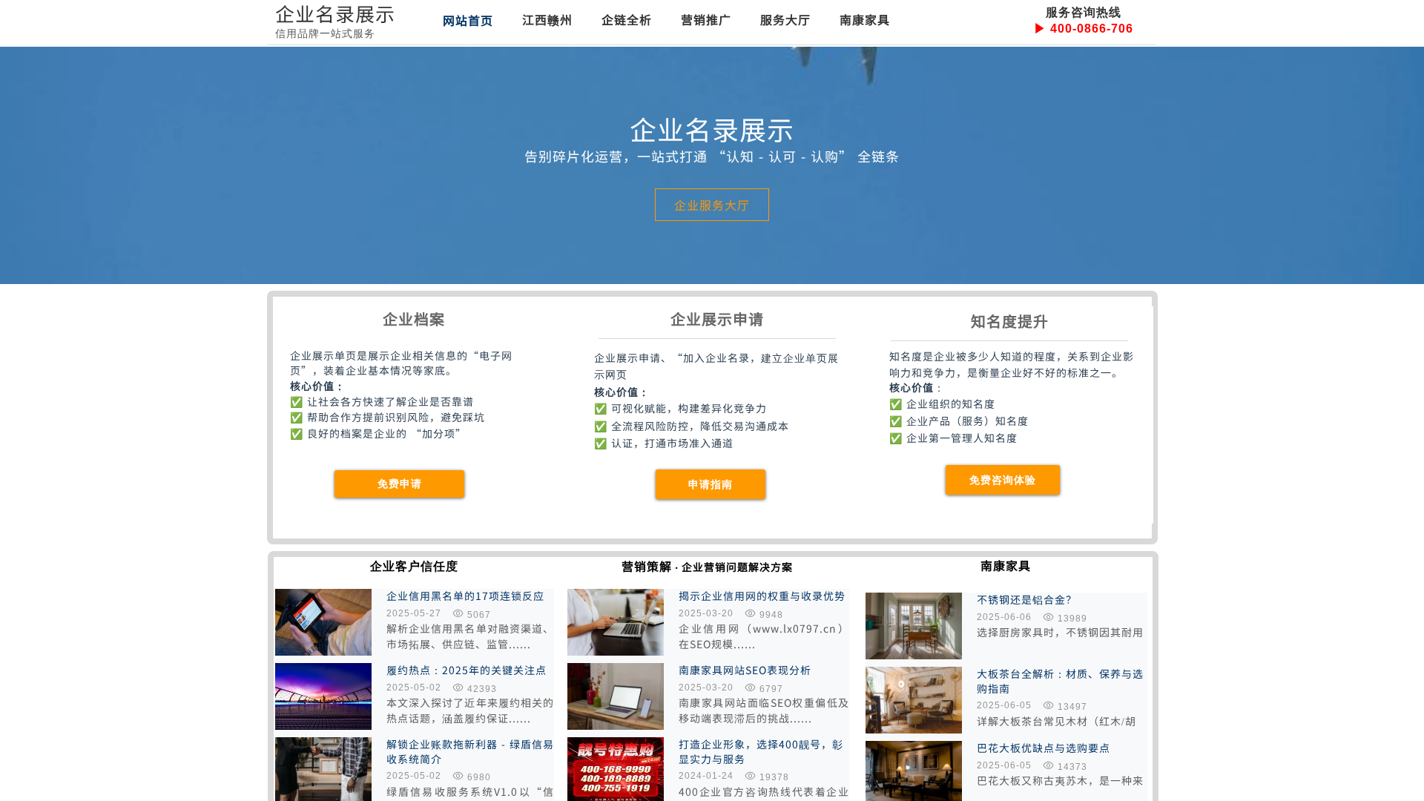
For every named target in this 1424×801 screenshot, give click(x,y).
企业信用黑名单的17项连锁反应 (465, 596)
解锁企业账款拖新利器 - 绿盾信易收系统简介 (470, 751)
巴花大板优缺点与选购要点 (1043, 748)
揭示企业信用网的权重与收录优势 (762, 596)
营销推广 (706, 19)
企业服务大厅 (712, 205)
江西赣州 (547, 19)
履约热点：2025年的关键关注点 (466, 670)
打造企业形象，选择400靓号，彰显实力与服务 (761, 751)
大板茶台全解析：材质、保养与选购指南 (1060, 681)
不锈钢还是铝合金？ (1027, 600)
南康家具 (865, 19)
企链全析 (626, 19)
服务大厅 (785, 19)
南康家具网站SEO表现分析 (745, 670)
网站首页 (468, 20)
